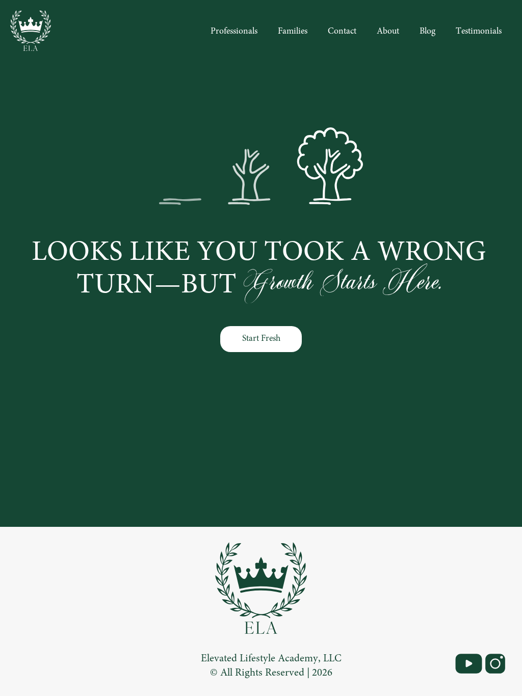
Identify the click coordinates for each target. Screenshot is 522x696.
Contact (342, 31)
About (388, 31)
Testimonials (479, 31)
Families (292, 31)
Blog (427, 31)
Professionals (234, 31)
